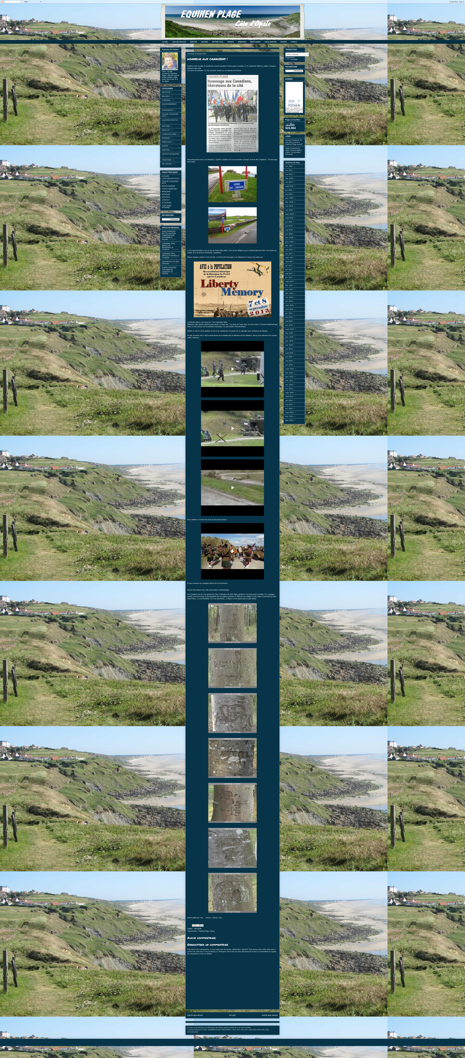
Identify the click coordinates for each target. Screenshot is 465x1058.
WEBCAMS (193, 42)
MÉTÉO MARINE (255, 42)
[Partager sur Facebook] (200, 925)
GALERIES (204, 42)
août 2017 (289, 262)
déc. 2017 (289, 246)
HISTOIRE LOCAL (217, 42)
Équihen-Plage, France (207, 931)
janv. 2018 (289, 242)
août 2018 (289, 218)
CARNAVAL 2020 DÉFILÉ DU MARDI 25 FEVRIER (170, 256)
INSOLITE (166, 130)
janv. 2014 (289, 420)
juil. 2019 (288, 190)
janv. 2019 (289, 198)
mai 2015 (289, 361)
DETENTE (284, 42)
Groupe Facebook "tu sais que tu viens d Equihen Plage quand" (293, 142)
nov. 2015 (289, 345)
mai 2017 (289, 273)
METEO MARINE (168, 186)
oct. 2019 (289, 182)
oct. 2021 (289, 166)
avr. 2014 (289, 408)
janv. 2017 (289, 289)
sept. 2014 (289, 393)
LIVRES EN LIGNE (169, 134)
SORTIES (165, 150)
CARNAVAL (166, 100)
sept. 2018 (289, 214)
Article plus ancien (270, 1015)
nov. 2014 (289, 385)
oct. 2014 (289, 389)
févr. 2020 (289, 178)
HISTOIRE (198, 929)
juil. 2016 (288, 313)
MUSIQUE (231, 42)
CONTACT (294, 42)
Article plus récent (195, 1015)
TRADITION (166, 160)
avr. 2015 (289, 365)
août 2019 (289, 186)
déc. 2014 (289, 381)
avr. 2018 (289, 234)
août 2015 (289, 353)
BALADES (166, 96)
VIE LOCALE (167, 164)
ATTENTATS (166, 203)
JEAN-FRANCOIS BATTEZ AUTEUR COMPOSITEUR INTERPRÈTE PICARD (169, 235)
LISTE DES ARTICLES (179, 42)
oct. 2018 (289, 210)
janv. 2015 (289, 377)
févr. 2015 (289, 373)
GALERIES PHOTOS (170, 120)
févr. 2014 (289, 416)
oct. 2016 (289, 301)
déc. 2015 (289, 341)
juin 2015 (288, 357)
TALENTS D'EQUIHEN (170, 154)
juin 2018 (288, 226)
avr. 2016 (289, 325)
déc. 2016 (289, 293)
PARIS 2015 (166, 142)
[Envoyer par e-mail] (193, 925)
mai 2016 (289, 321)
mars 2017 (289, 281)
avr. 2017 (289, 277)
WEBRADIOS (242, 42)
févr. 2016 (289, 333)
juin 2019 (288, 194)
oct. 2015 (289, 349)
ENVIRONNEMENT (169, 104)
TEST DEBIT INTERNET (167, 206)
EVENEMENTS (167, 110)
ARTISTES (166, 92)
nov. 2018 (289, 206)
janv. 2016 (289, 337)
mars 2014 (289, 412)
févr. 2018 (289, 238)
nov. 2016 (289, 297)
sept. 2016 (289, 305)
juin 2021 (288, 170)
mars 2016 (289, 329)
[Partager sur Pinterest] (202, 925)
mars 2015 (289, 369)
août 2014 (289, 396)
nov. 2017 (289, 250)
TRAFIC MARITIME (270, 42)
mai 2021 (289, 174)
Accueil (232, 1015)
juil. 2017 (288, 265)
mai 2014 (289, 404)
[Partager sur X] (198, 925)
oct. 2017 (289, 254)
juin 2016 (288, 317)
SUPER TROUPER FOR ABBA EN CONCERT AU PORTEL (169, 271)
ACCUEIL (165, 42)
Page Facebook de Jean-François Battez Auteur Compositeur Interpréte (293, 151)
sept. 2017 (289, 258)
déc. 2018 (289, 202)
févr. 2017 (289, 285)
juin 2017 (288, 269)
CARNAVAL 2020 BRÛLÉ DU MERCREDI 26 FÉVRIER (168, 247)
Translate (293, 59)
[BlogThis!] (195, 925)
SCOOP (165, 146)
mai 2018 (289, 230)
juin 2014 (288, 400)
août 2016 (289, 309)
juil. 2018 (288, 222)
